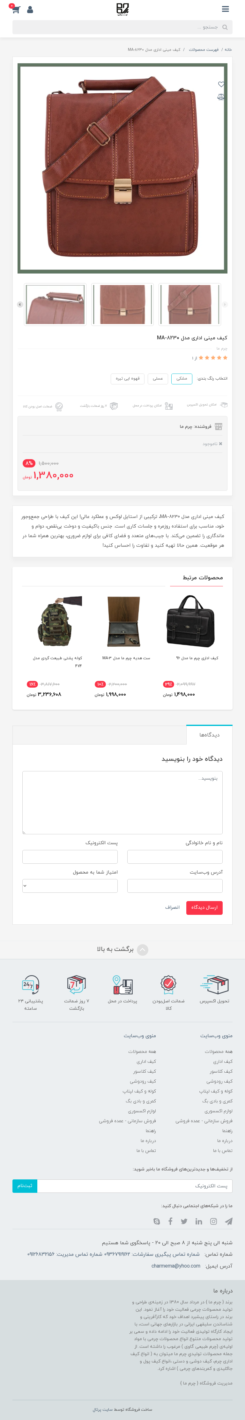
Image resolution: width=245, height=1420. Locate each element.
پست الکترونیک (101, 843)
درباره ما (225, 1141)
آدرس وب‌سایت (206, 872)
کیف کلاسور (221, 1072)
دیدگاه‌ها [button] (209, 735)
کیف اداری (223, 1062)
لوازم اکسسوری (218, 1111)
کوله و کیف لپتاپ (216, 1091)
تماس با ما (223, 1151)
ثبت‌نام (25, 1186)
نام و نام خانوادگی (204, 843)
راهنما (227, 1131)
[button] (19, 9)
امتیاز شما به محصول (95, 872)
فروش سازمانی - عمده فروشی (204, 1121)
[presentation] (225, 304)
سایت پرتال (103, 1410)
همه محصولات (219, 1052)
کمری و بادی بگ (217, 1101)
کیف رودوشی (219, 1081)
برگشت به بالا (116, 949)
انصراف (172, 907)
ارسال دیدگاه (204, 907)
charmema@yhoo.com (176, 1266)
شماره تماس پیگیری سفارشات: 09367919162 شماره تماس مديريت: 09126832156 (113, 1254)
